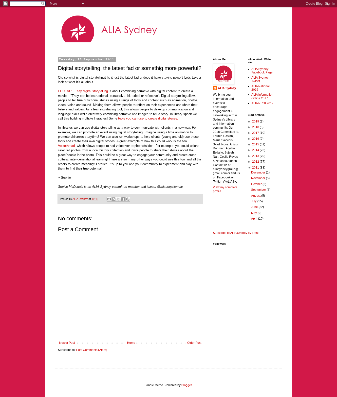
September (259, 189)
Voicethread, (67, 146)
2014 (256, 150)
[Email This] (109, 199)
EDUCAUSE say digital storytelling (83, 91)
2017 (256, 133)
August (256, 195)
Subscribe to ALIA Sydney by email (236, 233)
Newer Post (67, 343)
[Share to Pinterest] (127, 199)
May (254, 213)
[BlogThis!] (113, 199)
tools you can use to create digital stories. (148, 118)
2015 (256, 144)
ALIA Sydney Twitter (259, 79)
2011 (256, 167)
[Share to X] (118, 199)
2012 (256, 161)
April (254, 218)
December (258, 172)
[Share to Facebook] (123, 199)
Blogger (186, 385)
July (254, 201)
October (256, 184)
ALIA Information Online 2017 (262, 96)
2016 (256, 138)
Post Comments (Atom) (91, 350)
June (255, 207)
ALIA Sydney (227, 88)
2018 (256, 127)
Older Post (194, 343)
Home (131, 343)
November (258, 178)
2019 (256, 121)
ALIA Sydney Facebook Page (262, 70)
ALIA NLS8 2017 (262, 103)
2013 (256, 156)
